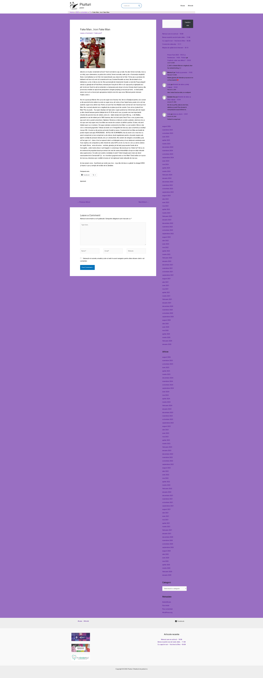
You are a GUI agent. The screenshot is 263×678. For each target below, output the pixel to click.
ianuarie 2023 (166, 220)
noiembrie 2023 (167, 185)
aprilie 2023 (166, 209)
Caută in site (187, 23)
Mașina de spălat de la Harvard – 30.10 (175, 48)
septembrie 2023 (168, 192)
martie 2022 (166, 254)
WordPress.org (167, 612)
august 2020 (166, 320)
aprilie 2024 (166, 168)
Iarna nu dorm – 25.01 (180, 114)
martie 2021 (166, 296)
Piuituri (85, 4)
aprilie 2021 (166, 292)
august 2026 (166, 126)
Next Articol (144, 202)
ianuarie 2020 (166, 344)
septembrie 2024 (168, 157)
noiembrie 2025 (167, 130)
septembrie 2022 (168, 234)
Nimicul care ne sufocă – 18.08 (172, 34)
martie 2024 (166, 171)
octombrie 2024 (167, 154)
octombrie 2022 (167, 230)
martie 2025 (166, 144)
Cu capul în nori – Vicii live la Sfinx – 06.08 (176, 41)
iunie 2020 (165, 327)
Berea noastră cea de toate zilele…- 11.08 (176, 37)
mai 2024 (165, 164)
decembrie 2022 (167, 223)
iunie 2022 (165, 244)
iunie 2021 (165, 285)
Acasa (183, 6)
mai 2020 (165, 330)
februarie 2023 (167, 216)
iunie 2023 (165, 202)
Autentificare (166, 602)
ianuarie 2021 (166, 303)
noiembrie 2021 (167, 268)
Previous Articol (83, 202)
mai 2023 (165, 206)
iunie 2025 (165, 137)
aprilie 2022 (166, 251)
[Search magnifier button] (139, 5)
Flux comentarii (167, 609)
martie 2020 (166, 337)
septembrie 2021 (168, 275)
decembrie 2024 (167, 147)
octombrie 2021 (167, 272)
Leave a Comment (86, 33)
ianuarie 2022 (166, 261)
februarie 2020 (167, 341)
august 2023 (166, 196)
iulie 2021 (165, 282)
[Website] (136, 251)
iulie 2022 (165, 241)
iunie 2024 (165, 161)
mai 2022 (165, 247)
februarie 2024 (167, 175)
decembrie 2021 (167, 265)
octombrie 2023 (167, 189)
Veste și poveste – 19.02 (184, 72)
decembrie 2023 (167, 182)
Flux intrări (165, 605)
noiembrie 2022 (167, 227)
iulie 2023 (165, 199)
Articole (190, 6)
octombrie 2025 (167, 133)
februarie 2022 (167, 258)
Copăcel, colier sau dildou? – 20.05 (179, 60)
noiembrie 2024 (167, 151)
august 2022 (166, 237)
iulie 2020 (165, 324)
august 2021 (166, 279)
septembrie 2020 (168, 317)
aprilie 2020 (166, 334)
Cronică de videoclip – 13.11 (171, 44)
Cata (169, 84)
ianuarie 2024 (166, 178)
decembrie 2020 (167, 306)
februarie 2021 (167, 299)
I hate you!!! (98, 33)
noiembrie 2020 (167, 310)
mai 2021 (165, 289)
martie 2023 (166, 213)
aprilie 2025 (166, 140)
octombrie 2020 (167, 313)
